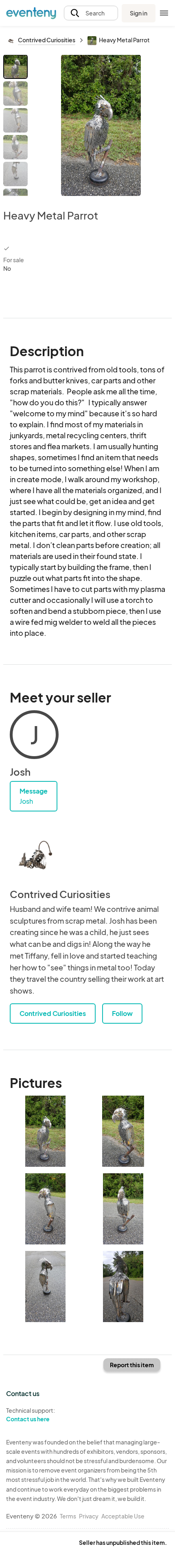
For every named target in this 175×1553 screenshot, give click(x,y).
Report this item (132, 1364)
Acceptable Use (122, 1516)
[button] (91, 13)
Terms (68, 1516)
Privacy (88, 1516)
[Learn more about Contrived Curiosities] (34, 855)
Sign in (138, 13)
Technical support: (30, 1414)
